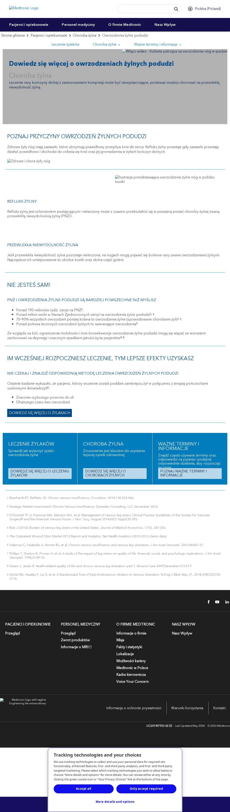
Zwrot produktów (75, 640)
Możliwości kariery (131, 661)
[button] (176, 9)
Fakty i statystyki (129, 647)
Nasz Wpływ (165, 25)
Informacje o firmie (131, 633)
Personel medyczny (78, 25)
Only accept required (146, 789)
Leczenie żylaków (65, 44)
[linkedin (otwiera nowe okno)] (225, 602)
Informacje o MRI (74, 647)
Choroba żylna (84, 35)
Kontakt (219, 708)
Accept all (83, 789)
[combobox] (143, 9)
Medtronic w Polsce (132, 668)
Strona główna (13, 35)
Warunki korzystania (187, 708)
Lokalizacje (125, 654)
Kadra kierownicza (131, 675)
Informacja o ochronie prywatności (133, 708)
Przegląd (12, 633)
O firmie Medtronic (124, 25)
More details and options (115, 802)
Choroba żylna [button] (105, 44)
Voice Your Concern (132, 681)
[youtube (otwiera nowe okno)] (215, 602)
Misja (120, 640)
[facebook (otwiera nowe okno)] (206, 602)
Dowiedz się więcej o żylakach (39, 413)
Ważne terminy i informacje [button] (156, 44)
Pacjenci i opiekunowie (28, 25)
